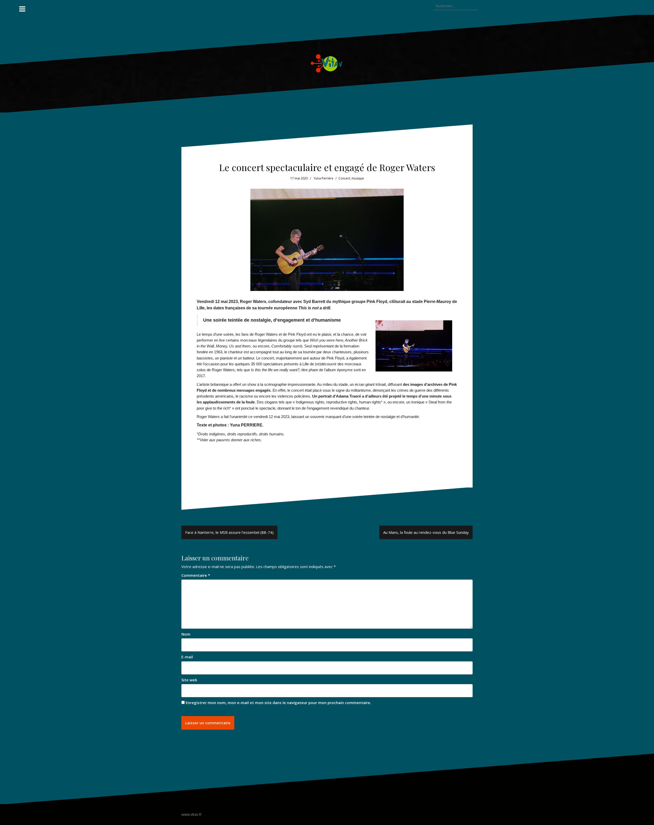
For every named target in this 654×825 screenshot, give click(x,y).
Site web (189, 679)
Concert (344, 178)
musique (358, 178)
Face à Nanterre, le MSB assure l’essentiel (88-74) (229, 532)
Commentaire (195, 575)
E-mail (187, 656)
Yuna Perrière (323, 178)
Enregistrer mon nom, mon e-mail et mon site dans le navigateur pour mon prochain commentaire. (278, 702)
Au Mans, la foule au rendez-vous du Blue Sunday (426, 532)
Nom (185, 634)
